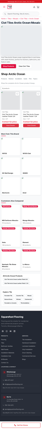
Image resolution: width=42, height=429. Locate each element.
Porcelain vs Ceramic (10, 303)
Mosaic (15, 19)
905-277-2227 (9, 380)
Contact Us (4, 362)
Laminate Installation (28, 346)
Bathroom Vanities (7, 346)
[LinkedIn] (14, 331)
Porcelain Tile (8, 295)
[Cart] (38, 7)
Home (3, 19)
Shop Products (8, 66)
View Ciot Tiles (24, 66)
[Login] (34, 7)
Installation (18, 79)
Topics (35, 79)
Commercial (28, 299)
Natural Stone (8, 299)
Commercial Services (29, 356)
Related (11, 79)
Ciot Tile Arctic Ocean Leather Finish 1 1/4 (16, 283)
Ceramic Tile (19, 295)
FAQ (30, 79)
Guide (25, 79)
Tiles (9, 19)
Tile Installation (25, 303)
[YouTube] (10, 331)
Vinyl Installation (27, 349)
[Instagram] (6, 331)
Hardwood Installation (29, 343)
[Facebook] (2, 331)
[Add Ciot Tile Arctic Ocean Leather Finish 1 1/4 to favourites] (38, 94)
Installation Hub (6, 356)
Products (4, 79)
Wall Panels (4, 349)
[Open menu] (4, 6)
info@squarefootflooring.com (14, 384)
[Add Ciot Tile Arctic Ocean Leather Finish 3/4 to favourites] (17, 94)
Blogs (24, 359)
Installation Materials (7, 353)
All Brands (4, 359)
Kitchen (18, 299)
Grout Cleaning (27, 353)
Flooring (3, 339)
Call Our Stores (22, 425)
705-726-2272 (9, 405)
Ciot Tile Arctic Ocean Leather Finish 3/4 (16, 279)
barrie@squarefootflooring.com (14, 409)
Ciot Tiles (23, 19)
